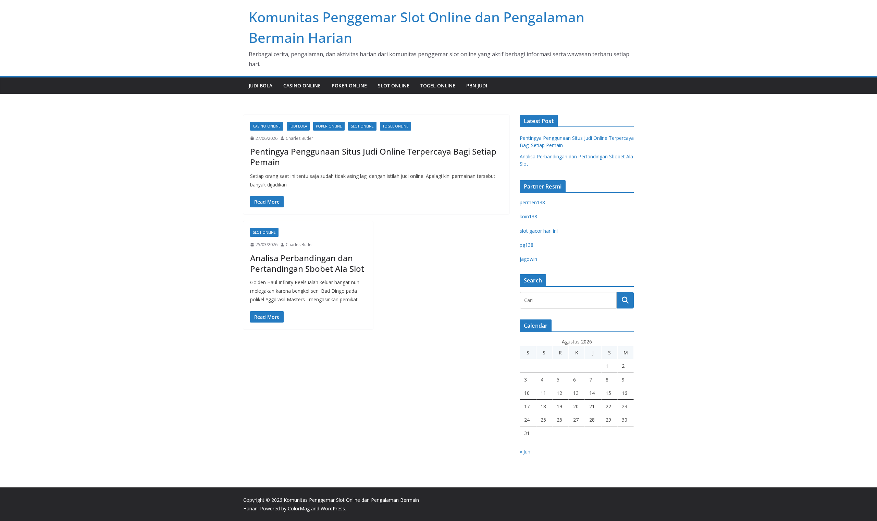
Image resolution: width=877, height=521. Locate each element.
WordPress (333, 508)
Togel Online (437, 85)
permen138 (532, 202)
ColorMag (299, 508)
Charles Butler (299, 138)
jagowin (528, 259)
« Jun (525, 451)
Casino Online (302, 85)
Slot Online (393, 85)
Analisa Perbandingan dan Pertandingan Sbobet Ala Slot (307, 263)
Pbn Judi (476, 85)
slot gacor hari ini (539, 231)
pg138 (526, 245)
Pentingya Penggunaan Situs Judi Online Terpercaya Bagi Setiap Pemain (373, 157)
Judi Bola (260, 85)
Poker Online (349, 85)
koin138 (528, 216)
